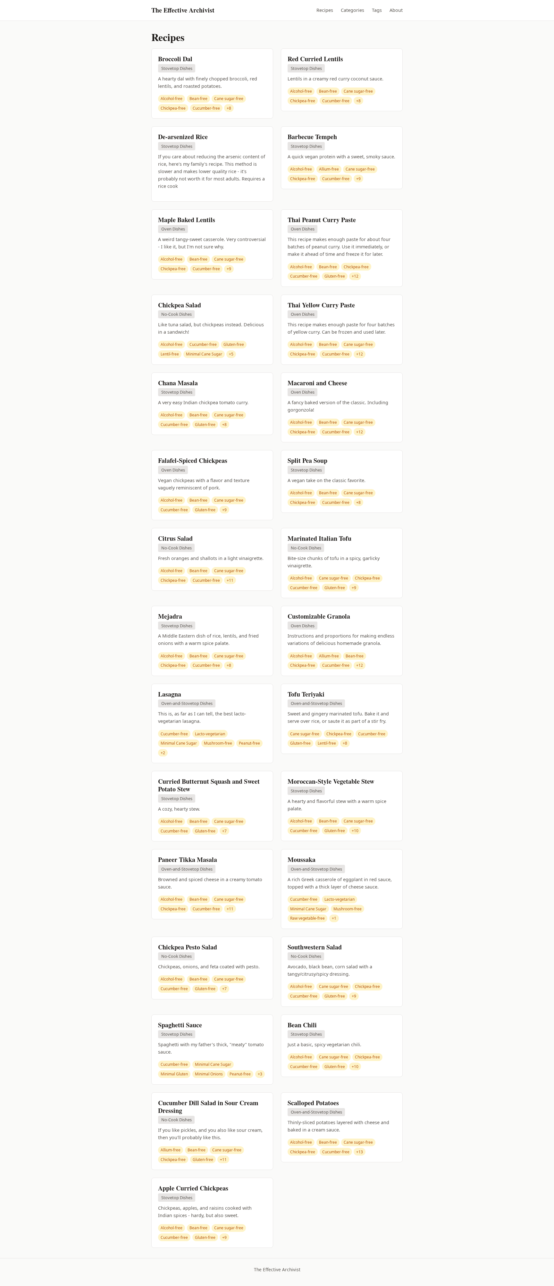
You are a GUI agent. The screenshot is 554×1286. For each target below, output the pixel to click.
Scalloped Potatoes (313, 1102)
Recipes (324, 10)
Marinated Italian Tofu (319, 538)
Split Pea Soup (307, 460)
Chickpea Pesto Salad (187, 947)
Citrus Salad (175, 538)
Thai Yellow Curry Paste (321, 305)
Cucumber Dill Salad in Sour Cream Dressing (208, 1106)
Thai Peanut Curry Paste (322, 219)
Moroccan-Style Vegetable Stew (331, 781)
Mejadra (170, 616)
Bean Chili (302, 1025)
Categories (352, 10)
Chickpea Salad (179, 305)
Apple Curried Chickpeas (193, 1188)
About (396, 10)
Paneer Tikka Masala (187, 859)
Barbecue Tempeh (312, 136)
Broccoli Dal (175, 58)
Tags (377, 10)
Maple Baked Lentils (186, 219)
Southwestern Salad (315, 947)
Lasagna (169, 694)
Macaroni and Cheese (317, 383)
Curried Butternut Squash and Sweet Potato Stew (209, 785)
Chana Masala (178, 383)
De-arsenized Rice (183, 136)
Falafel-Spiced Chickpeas (192, 460)
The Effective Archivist (182, 10)
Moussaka (301, 859)
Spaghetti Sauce (180, 1025)
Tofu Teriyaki (306, 694)
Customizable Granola (319, 616)
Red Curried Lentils (315, 58)
